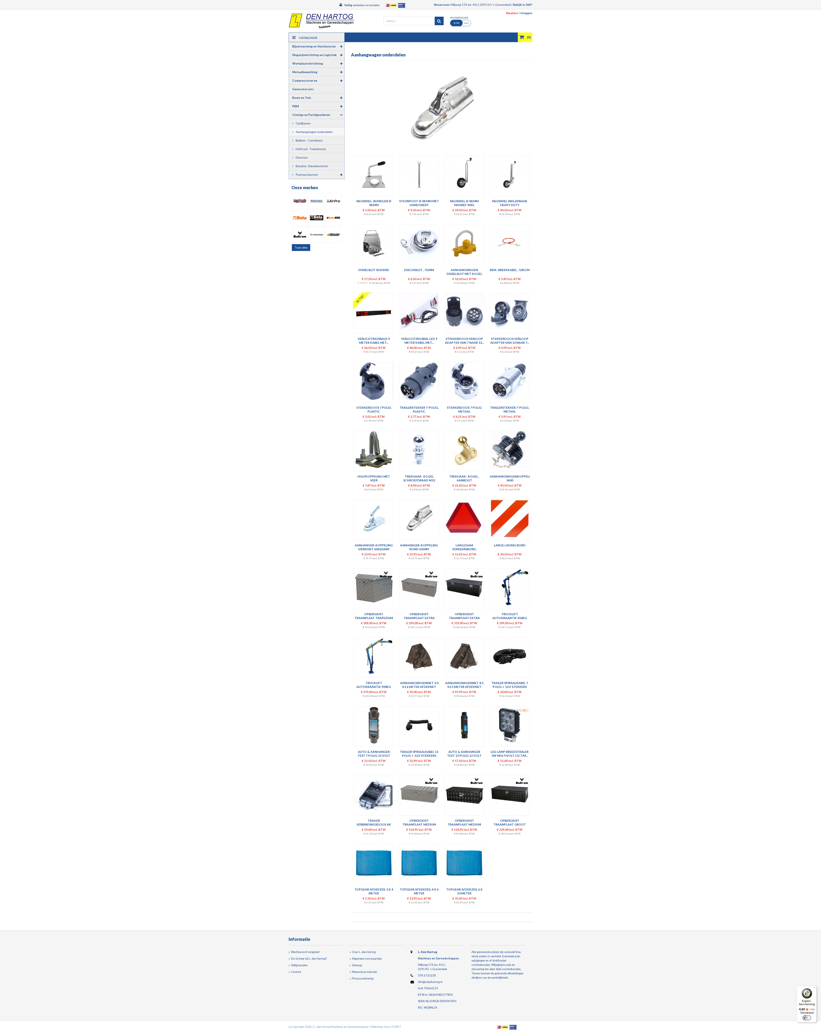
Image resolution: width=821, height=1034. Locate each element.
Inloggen (526, 13)
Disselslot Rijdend (373, 270)
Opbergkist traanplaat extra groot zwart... (464, 618)
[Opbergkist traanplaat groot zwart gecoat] (510, 794)
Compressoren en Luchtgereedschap (305, 82)
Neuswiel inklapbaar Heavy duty (509, 203)
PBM (295, 106)
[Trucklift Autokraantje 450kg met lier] (510, 587)
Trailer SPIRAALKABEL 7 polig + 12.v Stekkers (509, 685)
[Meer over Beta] (300, 218)
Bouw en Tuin (301, 97)
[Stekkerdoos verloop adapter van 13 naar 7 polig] (510, 312)
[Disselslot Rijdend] (374, 243)
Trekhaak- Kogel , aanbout (464, 478)
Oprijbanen (303, 123)
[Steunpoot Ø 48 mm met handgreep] (419, 174)
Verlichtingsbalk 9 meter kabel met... (374, 340)
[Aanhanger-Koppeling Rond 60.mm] (419, 519)
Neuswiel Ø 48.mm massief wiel (464, 203)
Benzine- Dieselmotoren (311, 166)
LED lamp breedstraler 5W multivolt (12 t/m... (510, 753)
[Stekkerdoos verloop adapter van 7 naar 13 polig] (464, 312)
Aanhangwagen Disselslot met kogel (464, 272)
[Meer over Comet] (333, 235)
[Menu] (814, 988)
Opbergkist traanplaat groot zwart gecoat (509, 824)
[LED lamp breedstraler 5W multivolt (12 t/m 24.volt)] (510, 725)
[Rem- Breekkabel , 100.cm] (510, 243)
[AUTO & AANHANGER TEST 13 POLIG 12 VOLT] (464, 725)
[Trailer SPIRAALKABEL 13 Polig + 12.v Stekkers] (419, 725)
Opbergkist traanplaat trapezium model (373, 618)
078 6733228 (427, 975)
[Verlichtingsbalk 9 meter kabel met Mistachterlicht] (374, 312)
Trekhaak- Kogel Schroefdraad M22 (419, 478)
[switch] (807, 1017)
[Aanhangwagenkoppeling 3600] (510, 450)
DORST (396, 1026)
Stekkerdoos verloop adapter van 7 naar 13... (464, 340)
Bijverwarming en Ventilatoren (314, 46)
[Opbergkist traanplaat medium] (419, 794)
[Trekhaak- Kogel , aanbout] (464, 450)
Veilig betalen (299, 965)
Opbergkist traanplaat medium (419, 822)
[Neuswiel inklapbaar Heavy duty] (510, 174)
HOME (351, 47)
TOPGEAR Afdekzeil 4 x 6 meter (419, 891)
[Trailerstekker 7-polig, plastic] (419, 381)
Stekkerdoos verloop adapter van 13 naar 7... (509, 340)
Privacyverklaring (363, 978)
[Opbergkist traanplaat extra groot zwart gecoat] (464, 587)
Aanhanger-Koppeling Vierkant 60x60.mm (374, 547)
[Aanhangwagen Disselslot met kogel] (464, 243)
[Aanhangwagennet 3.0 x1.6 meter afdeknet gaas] (419, 656)
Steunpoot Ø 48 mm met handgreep (419, 203)
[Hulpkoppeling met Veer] (374, 450)
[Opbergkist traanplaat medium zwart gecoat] (464, 794)
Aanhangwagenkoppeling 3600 (512, 478)
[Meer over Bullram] (300, 235)
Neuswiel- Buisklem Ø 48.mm (373, 203)
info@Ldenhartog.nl (430, 982)
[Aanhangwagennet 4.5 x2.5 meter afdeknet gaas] (464, 656)
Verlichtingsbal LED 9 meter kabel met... (419, 340)
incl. (461, 23)
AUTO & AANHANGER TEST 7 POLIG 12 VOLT (373, 753)
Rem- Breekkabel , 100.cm (510, 270)
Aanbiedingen (503, 47)
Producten (372, 47)
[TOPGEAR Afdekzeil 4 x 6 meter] (419, 863)
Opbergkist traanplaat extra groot (419, 618)
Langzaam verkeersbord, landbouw (464, 549)
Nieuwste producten (364, 972)
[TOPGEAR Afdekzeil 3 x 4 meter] (374, 863)
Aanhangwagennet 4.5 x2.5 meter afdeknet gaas (464, 686)
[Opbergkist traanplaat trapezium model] (374, 587)
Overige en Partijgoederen (311, 115)
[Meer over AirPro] (333, 201)
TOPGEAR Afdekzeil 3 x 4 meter (373, 891)
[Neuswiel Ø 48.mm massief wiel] (464, 174)
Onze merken (304, 187)
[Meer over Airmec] (317, 201)
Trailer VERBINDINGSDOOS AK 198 (373, 824)
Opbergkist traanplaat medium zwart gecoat (464, 824)
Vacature (512, 13)
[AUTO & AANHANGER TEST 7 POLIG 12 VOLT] (374, 725)
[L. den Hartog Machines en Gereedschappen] (321, 21)
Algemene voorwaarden (367, 958)
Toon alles (301, 247)
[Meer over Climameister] (317, 235)
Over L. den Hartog (364, 952)
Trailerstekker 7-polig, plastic (419, 409)
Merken (397, 47)
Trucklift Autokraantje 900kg (373, 685)
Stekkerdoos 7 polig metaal (464, 409)
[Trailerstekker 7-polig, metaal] (510, 381)
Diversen (301, 157)
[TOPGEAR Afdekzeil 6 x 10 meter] (464, 863)
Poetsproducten (306, 174)
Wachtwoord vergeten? (305, 952)
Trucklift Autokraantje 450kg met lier (509, 618)
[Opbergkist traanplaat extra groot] (419, 587)
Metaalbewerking (304, 72)
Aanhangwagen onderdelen (314, 132)
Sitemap (357, 965)
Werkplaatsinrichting (307, 63)
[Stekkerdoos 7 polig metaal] (464, 381)
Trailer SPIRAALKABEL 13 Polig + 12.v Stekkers (419, 753)
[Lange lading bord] (510, 519)
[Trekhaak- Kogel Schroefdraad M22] (419, 450)
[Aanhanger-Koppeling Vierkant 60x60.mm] (374, 519)
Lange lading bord (510, 545)
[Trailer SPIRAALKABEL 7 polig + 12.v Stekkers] (510, 656)
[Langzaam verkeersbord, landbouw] (464, 519)
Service (442, 47)
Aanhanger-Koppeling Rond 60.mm (419, 547)
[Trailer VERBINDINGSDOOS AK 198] (374, 794)
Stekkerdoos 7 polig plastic (373, 409)
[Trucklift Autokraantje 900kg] (374, 656)
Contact (419, 47)
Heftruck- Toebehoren (310, 149)
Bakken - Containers (309, 140)
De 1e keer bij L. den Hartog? (309, 958)
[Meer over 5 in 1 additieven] (300, 201)
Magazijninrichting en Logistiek (314, 55)
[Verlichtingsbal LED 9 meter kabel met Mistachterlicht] (419, 312)
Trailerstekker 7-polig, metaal (509, 409)
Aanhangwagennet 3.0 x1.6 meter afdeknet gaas (419, 686)
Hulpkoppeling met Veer (373, 478)
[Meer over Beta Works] (333, 218)
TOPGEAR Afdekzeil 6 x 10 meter (464, 891)
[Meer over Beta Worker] (317, 218)
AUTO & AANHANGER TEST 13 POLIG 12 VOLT (464, 753)
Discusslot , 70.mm (419, 270)
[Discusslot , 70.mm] (419, 243)
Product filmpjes (470, 47)
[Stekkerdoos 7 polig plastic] (374, 381)
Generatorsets (303, 89)
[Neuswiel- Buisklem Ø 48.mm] (374, 174)
